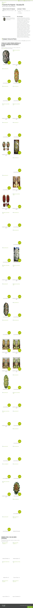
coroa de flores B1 (16, 389)
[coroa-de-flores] (4, 19)
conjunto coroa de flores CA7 (16, 371)
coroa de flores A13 (16, 226)
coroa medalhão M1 (16, 513)
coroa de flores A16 (16, 334)
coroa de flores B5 (16, 100)
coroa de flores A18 (6, 83)
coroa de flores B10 (6, 334)
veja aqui (4, 48)
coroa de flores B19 (6, 100)
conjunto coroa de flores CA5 (6, 280)
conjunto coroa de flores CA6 (6, 155)
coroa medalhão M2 (6, 478)
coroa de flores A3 (6, 406)
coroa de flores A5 (16, 478)
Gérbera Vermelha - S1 (6, 558)
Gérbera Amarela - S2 (16, 558)
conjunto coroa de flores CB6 (16, 299)
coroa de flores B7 (6, 298)
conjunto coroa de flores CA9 (6, 496)
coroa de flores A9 (16, 136)
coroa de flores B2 (16, 154)
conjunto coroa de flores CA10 (16, 353)
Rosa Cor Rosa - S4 (16, 577)
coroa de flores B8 (6, 64)
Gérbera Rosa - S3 (6, 577)
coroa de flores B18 (16, 83)
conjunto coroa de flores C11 (16, 190)
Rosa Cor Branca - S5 (6, 596)
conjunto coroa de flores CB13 (16, 209)
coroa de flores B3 (16, 425)
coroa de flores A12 (16, 316)
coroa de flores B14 (6, 316)
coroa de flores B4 (6, 136)
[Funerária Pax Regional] (5, 2)
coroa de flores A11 (16, 172)
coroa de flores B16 (16, 460)
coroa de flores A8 (6, 460)
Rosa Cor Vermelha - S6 (16, 596)
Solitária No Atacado (16, 531)
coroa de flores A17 (6, 189)
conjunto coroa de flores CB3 (16, 407)
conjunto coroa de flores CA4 (6, 426)
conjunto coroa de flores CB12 (6, 209)
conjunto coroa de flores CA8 (6, 371)
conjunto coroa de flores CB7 (16, 119)
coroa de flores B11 (6, 389)
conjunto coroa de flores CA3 (6, 227)
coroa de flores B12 (16, 244)
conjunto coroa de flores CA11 (6, 353)
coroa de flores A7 (16, 495)
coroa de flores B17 (16, 262)
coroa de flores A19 (6, 262)
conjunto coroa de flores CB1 (6, 119)
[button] (4, 11)
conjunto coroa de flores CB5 (16, 65)
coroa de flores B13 (6, 531)
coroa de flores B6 (16, 443)
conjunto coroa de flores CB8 (16, 280)
